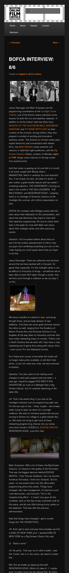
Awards (33, 25)
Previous (14, 42)
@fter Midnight (26, 146)
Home (12, 25)
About (22, 25)
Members (14, 32)
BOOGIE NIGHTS (49, 427)
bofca (38, 73)
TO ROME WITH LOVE (36, 129)
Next (56, 42)
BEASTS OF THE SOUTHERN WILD (27, 125)
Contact (45, 25)
